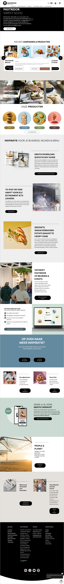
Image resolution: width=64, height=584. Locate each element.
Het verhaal (55, 390)
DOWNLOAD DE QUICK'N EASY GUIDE (46, 173)
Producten (13, 6)
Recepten (29, 6)
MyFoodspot (10, 536)
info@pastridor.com (37, 535)
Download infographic (26, 503)
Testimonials (10, 542)
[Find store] (59, 3)
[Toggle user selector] (56, 3)
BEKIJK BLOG (11, 211)
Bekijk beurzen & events (42, 297)
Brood (9, 127)
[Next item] (61, 58)
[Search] (48, 3)
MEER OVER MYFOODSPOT (43, 418)
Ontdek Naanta (11, 68)
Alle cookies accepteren (44, 68)
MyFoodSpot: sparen (38, 6)
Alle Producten (32, 132)
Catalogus (10, 540)
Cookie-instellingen (18, 68)
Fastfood (24, 127)
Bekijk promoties (10, 96)
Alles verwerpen (35, 68)
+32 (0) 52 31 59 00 (37, 536)
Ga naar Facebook (39, 360)
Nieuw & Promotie (11, 538)
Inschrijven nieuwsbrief (12, 535)
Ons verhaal (9, 28)
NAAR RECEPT (41, 252)
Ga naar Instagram (24, 360)
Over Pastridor (48, 6)
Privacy (47, 531)
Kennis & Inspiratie (21, 6)
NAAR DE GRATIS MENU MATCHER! (15, 329)
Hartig (39, 127)
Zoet (54, 127)
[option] (32, 58)
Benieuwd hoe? (40, 465)
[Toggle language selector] (52, 3)
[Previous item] (3, 58)
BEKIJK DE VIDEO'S (54, 511)
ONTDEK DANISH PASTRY (53, 68)
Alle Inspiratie (25, 390)
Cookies (47, 529)
